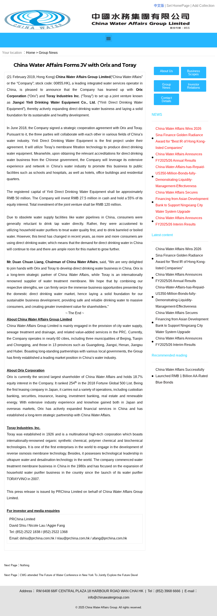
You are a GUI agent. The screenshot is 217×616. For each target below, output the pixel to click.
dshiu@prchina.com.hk (37, 538)
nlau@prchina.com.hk (73, 538)
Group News (48, 52)
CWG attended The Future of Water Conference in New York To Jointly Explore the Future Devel (79, 575)
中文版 (159, 5)
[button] (108, 38)
